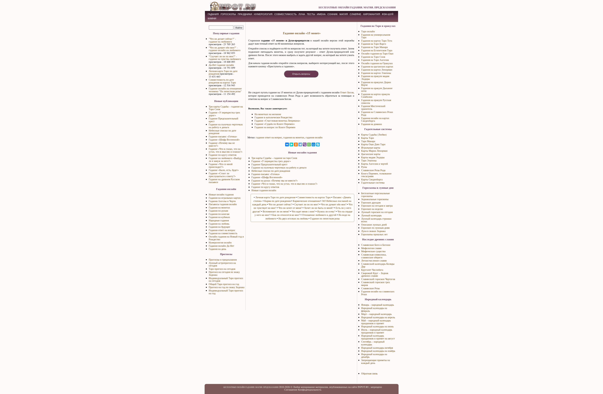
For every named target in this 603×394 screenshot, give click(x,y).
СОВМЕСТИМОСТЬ (285, 14)
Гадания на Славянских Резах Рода (377, 113)
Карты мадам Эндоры (373, 157)
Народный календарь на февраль (374, 309)
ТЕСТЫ (311, 14)
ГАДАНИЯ (213, 14)
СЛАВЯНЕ (355, 14)
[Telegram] (300, 144)
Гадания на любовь (219, 223)
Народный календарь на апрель (378, 317)
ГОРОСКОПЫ (228, 14)
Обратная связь (369, 373)
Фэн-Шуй (387, 14)
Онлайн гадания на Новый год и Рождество (226, 238)
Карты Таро (367, 137)
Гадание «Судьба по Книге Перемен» (275, 123)
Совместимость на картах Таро (314, 197)
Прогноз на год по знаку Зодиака (226, 287)
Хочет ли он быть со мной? (318, 207)
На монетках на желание (268, 114)
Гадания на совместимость (223, 233)
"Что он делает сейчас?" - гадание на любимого (222, 40)
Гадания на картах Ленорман (376, 69)
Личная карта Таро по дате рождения (223, 72)
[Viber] (305, 144)
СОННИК (332, 14)
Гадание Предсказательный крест (223, 120)
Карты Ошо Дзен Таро (373, 144)
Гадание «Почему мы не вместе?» (222, 144)
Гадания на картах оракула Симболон (375, 95)
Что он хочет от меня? (290, 207)
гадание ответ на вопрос (269, 137)
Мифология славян (371, 248)
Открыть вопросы (301, 74)
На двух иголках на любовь (293, 218)
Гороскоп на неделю (372, 208)
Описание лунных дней (374, 224)
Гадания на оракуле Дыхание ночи (376, 89)
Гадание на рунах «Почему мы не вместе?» (274, 180)
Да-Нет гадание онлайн (221, 65)
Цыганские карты (370, 154)
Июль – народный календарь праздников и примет (376, 331)
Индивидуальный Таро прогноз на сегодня (226, 279)
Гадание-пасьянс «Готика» (223, 136)
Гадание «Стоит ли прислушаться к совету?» (222, 175)
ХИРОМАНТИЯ (371, 14)
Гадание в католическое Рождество (273, 117)
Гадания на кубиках (219, 217)
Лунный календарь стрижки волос (376, 220)
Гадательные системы (373, 182)
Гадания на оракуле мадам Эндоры (375, 77)
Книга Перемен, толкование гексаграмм (376, 175)
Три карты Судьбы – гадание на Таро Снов (226, 108)
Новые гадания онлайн (263, 190)
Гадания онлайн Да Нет (221, 245)
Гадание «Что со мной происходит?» (221, 165)
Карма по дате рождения (277, 200)
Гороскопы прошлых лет (374, 234)
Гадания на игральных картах (225, 197)
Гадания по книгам (219, 214)
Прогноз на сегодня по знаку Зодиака (224, 273)
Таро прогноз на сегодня (222, 268)
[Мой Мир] (313, 144)
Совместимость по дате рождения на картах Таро (222, 81)
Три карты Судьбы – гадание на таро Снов (274, 158)
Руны (364, 166)
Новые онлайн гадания (221, 194)
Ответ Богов (346, 92)
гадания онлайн (314, 137)
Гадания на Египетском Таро (376, 50)
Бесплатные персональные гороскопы (375, 195)
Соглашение (290, 389)
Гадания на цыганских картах (377, 66)
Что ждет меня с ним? (303, 211)
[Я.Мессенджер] (291, 144)
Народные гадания (219, 220)
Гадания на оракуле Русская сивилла (376, 101)
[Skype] (318, 144)
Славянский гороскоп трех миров (375, 283)
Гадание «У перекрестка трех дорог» (224, 114)
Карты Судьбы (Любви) (374, 134)
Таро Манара (368, 141)
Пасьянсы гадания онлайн (223, 204)
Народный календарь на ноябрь (378, 350)
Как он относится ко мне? (286, 214)
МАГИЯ (344, 14)
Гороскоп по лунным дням (375, 227)
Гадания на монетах (219, 207)
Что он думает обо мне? (333, 204)
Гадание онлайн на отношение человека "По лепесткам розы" (225, 90)
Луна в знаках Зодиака (373, 231)
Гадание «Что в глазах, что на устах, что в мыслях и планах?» (225, 150)
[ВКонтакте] (287, 144)
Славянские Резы (370, 288)
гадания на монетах (293, 137)
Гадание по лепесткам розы (325, 218)
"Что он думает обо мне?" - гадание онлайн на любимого (224, 49)
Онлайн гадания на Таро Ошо (377, 53)
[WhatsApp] (309, 144)
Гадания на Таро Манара (374, 47)
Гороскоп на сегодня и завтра (377, 205)
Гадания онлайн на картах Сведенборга (375, 119)
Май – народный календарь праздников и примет (376, 322)
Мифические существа (373, 251)
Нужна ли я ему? (326, 211)
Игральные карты (370, 147)
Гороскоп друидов (371, 202)
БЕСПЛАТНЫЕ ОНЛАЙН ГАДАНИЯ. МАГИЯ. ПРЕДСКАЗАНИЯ (357, 7)
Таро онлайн (368, 31)
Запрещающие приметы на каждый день (375, 361)
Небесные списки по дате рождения (222, 132)
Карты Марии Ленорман (374, 150)
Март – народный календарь (376, 314)
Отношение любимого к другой (319, 214)
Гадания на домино (371, 124)
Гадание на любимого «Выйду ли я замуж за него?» (225, 159)
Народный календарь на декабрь (374, 355)
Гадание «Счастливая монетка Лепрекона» (277, 120)
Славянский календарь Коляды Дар (377, 265)
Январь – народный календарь (377, 304)
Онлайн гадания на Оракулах (377, 63)
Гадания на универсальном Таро (375, 36)
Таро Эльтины (369, 160)
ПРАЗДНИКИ (245, 14)
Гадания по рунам (218, 210)
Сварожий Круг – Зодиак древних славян (374, 274)
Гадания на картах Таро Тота (376, 40)
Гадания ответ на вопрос (222, 230)
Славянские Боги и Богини (375, 244)
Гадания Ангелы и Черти (222, 201)
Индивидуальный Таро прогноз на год (226, 292)
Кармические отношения (306, 200)
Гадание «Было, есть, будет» (224, 170)
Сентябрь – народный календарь (373, 343)
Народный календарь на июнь (377, 326)
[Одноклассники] (296, 144)
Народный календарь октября (377, 347)
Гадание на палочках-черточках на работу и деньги (226, 126)
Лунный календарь (371, 215)
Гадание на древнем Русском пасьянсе (224, 181)
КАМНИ (212, 18)
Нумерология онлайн (220, 242)
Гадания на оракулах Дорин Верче (376, 83)
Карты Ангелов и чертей (374, 163)
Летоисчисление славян (374, 260)
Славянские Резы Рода (373, 170)
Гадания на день (217, 248)
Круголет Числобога (372, 269)
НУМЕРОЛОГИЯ (263, 14)
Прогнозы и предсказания (223, 259)
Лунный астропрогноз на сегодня (222, 264)
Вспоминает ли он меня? (276, 211)
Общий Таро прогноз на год (224, 284)
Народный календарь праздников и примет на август (378, 337)
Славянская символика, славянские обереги (373, 256)
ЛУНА (302, 14)
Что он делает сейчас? (280, 204)
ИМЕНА (321, 14)
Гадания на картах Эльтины (376, 73)
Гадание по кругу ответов (222, 154)
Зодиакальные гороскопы (374, 199)
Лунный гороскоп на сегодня (377, 212)
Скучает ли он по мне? (306, 204)
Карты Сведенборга (372, 179)
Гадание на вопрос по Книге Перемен (275, 127)
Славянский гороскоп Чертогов (378, 279)
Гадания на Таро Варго (373, 43)
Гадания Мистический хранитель (373, 107)
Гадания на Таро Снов (373, 56)
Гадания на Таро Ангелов (375, 59)
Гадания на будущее (219, 226)
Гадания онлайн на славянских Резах (377, 293)
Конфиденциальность (309, 389)
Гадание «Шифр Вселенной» (224, 139)
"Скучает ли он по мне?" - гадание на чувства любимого (225, 58)
